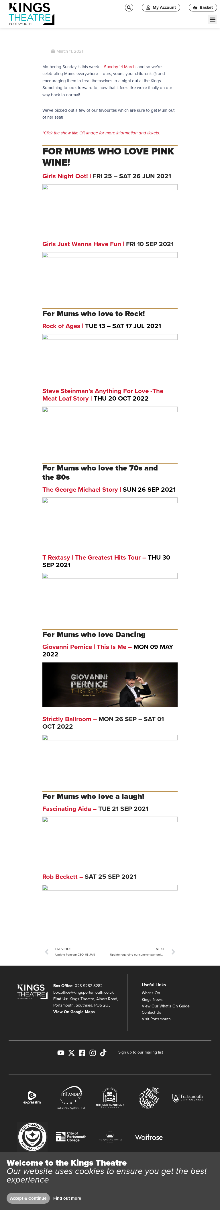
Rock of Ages (61, 326)
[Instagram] (92, 1052)
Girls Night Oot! (65, 176)
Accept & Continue (28, 1198)
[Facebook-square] (82, 1052)
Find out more (67, 1198)
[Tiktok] (103, 1052)
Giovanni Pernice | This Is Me (84, 647)
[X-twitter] (71, 1052)
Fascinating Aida (66, 809)
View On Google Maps (74, 1011)
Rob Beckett (60, 876)
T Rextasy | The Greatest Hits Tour (91, 557)
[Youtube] (60, 1052)
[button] (212, 19)
